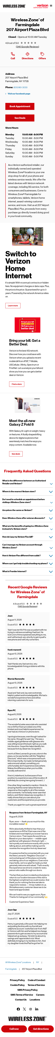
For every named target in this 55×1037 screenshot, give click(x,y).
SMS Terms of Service (22, 994)
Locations (35, 999)
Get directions (43, 1029)
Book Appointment (20, 106)
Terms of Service (36, 985)
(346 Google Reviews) (27, 46)
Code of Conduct (36, 980)
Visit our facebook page (19, 93)
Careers (40, 994)
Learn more (13, 305)
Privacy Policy (17, 980)
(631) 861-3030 (21, 87)
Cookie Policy (17, 985)
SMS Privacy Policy (27, 989)
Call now (14, 1028)
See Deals (24, 118)
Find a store (17, 384)
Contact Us (21, 999)
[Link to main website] (14, 7)
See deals (16, 454)
